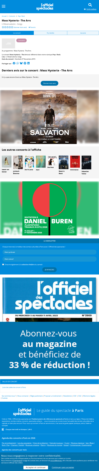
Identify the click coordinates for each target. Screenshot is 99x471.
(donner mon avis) (20, 27)
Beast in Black (62, 172)
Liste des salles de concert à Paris (14, 387)
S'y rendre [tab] (50, 33)
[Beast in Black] (63, 162)
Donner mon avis (49, 83)
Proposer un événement (53, 396)
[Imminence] (75, 161)
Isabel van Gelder (5, 170)
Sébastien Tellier (85, 172)
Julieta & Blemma (16, 172)
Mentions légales (89, 396)
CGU (79, 396)
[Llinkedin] (28, 63)
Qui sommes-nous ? (9, 396)
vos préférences (56, 460)
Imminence (74, 170)
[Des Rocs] (52, 160)
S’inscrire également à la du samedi (23, 264)
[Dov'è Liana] (29, 161)
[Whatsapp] (17, 63)
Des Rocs (50, 167)
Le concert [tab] (17, 33)
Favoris (32, 27)
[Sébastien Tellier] (86, 162)
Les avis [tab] (83, 33)
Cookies (4, 398)
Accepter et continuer (36, 467)
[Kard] (41, 161)
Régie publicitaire (36, 396)
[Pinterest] (25, 63)
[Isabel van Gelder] (6, 161)
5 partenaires (17, 460)
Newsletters (67, 396)
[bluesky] (21, 63)
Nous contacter (23, 396)
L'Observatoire (11, 57)
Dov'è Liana (29, 170)
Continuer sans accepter (63, 467)
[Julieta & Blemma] (18, 162)
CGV (74, 396)
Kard (37, 170)
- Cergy (12, 24)
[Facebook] (14, 63)
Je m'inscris (49, 270)
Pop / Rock (56, 54)
